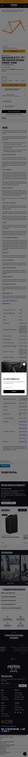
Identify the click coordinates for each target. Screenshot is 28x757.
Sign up (14, 391)
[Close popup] (24, 364)
